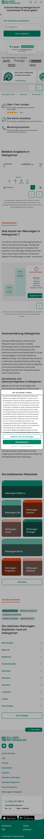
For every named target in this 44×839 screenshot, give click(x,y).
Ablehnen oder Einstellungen (22, 437)
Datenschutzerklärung (26, 446)
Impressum (14, 446)
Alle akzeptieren (22, 442)
